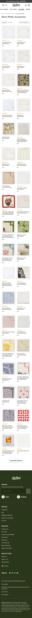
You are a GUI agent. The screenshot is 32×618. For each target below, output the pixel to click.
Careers (4, 559)
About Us (4, 556)
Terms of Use (5, 591)
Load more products (16, 461)
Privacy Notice (5, 594)
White (12, 13)
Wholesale (4, 540)
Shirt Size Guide (6, 545)
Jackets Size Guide (7, 548)
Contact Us (5, 509)
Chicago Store (5, 562)
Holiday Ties (5, 529)
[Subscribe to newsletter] (28, 491)
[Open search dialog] (6, 5)
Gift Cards (4, 531)
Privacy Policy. (19, 611)
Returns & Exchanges (7, 518)
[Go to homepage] (16, 5)
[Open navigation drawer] (3, 5)
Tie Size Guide (5, 542)
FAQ (3, 512)
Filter (3, 22)
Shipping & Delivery (7, 515)
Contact (23, 497)
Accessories (7, 13)
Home (3, 13)
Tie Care (4, 520)
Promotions (5, 537)
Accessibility (5, 584)
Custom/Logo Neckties (8, 534)
